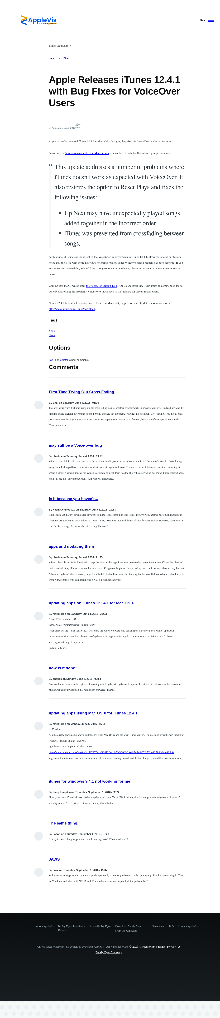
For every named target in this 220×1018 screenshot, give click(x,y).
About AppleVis (45, 926)
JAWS (54, 859)
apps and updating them (71, 546)
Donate (62, 930)
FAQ (171, 926)
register (63, 360)
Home (52, 58)
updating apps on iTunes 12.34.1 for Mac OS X (91, 603)
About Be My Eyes (100, 926)
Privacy (171, 946)
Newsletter (158, 926)
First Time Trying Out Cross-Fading (81, 392)
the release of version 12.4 (101, 286)
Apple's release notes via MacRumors (87, 153)
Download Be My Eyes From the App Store (128, 928)
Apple (52, 331)
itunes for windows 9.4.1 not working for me (89, 781)
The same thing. (63, 823)
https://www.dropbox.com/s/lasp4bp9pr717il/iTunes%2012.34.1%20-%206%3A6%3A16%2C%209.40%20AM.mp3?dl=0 (111, 752)
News (52, 335)
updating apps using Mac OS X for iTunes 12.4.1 (93, 713)
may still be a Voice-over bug (75, 445)
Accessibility (147, 946)
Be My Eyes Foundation (72, 926)
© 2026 (133, 946)
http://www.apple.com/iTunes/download (72, 309)
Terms (161, 946)
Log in (52, 360)
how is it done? (63, 668)
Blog (66, 58)
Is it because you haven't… (73, 499)
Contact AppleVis (188, 926)
